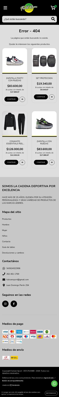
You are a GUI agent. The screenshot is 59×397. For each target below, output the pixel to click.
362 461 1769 (12, 274)
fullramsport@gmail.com (17, 279)
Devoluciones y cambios (13, 252)
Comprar (11, 99)
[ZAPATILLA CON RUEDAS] (52, 162)
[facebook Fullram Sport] (14, 304)
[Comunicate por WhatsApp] (54, 383)
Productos (6, 219)
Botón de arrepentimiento (12, 381)
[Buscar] (53, 19)
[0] (53, 8)
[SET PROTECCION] (52, 97)
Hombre (5, 224)
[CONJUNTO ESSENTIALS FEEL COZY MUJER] (22, 162)
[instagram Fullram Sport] (5, 304)
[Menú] (5, 8)
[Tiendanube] (11, 385)
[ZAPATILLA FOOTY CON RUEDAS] (22, 99)
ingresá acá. (49, 378)
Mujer (4, 230)
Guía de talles (8, 247)
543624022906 (13, 268)
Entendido (51, 393)
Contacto (6, 241)
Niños (4, 236)
